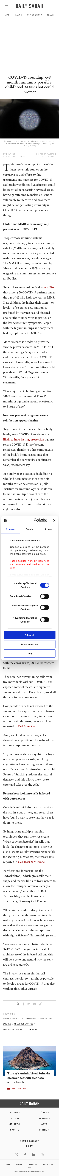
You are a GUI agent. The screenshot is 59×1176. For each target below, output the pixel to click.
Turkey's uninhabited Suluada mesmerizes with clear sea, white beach (28, 1078)
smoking (7, 1024)
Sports (14, 1129)
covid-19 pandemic (28, 1018)
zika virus (32, 1029)
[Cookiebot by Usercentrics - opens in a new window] (35, 520)
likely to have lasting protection (23, 439)
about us (33, 1164)
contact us (48, 1164)
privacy (19, 1164)
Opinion (44, 1129)
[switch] (44, 596)
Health (18, 15)
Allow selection (29, 644)
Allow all (29, 634)
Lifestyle (15, 1124)
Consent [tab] (10, 529)
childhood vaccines (23, 1024)
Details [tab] (29, 529)
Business (44, 1118)
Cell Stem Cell (27, 726)
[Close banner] (54, 520)
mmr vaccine (46, 1018)
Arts (44, 1124)
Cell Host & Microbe (31, 862)
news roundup (10, 1018)
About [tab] (48, 529)
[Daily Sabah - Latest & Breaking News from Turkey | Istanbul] (29, 6)
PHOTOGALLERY (19, 1089)
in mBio (48, 287)
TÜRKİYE (44, 1112)
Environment (34, 15)
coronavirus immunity (14, 1029)
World (15, 1118)
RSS (29, 1168)
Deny (29, 653)
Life (7, 15)
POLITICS (14, 1112)
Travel (51, 15)
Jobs (8, 1164)
